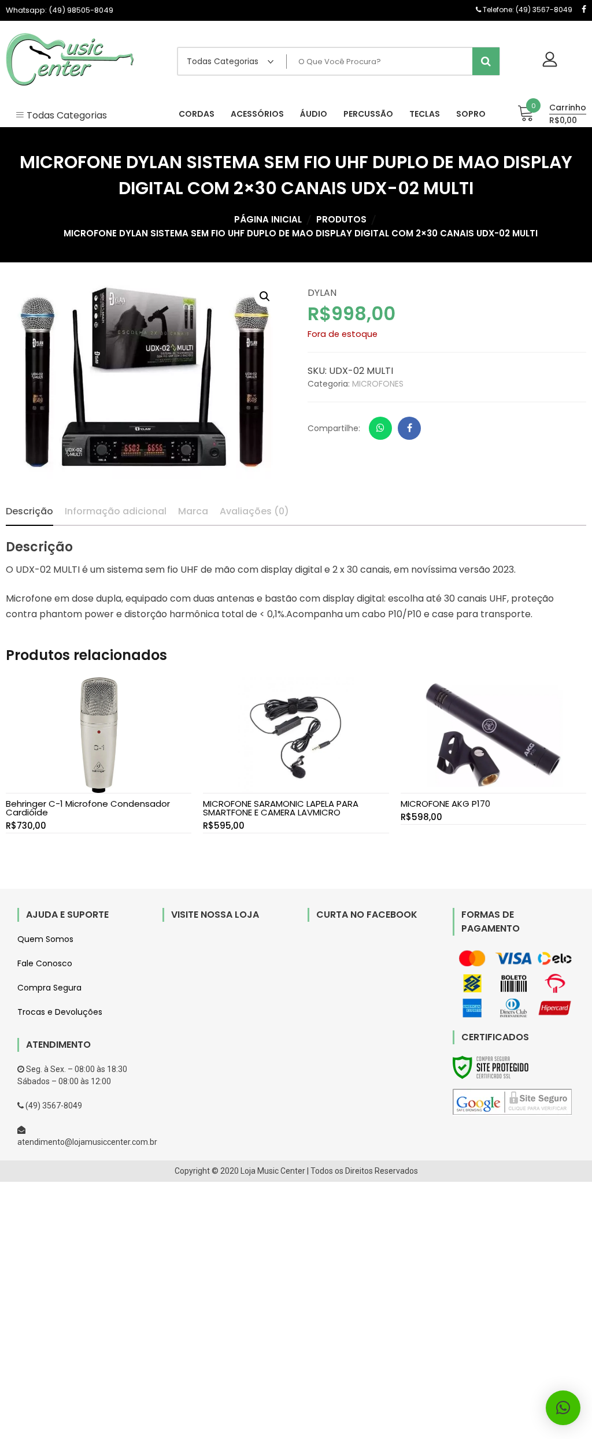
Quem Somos (45, 939)
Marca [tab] (193, 511)
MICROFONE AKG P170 (445, 803)
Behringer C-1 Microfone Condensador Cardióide (88, 808)
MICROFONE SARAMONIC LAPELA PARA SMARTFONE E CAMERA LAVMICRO (280, 808)
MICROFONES (378, 384)
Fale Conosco (44, 963)
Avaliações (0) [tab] (254, 511)
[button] (264, 296)
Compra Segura (49, 987)
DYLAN (322, 292)
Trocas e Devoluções (59, 1012)
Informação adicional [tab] (115, 511)
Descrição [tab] (29, 511)
